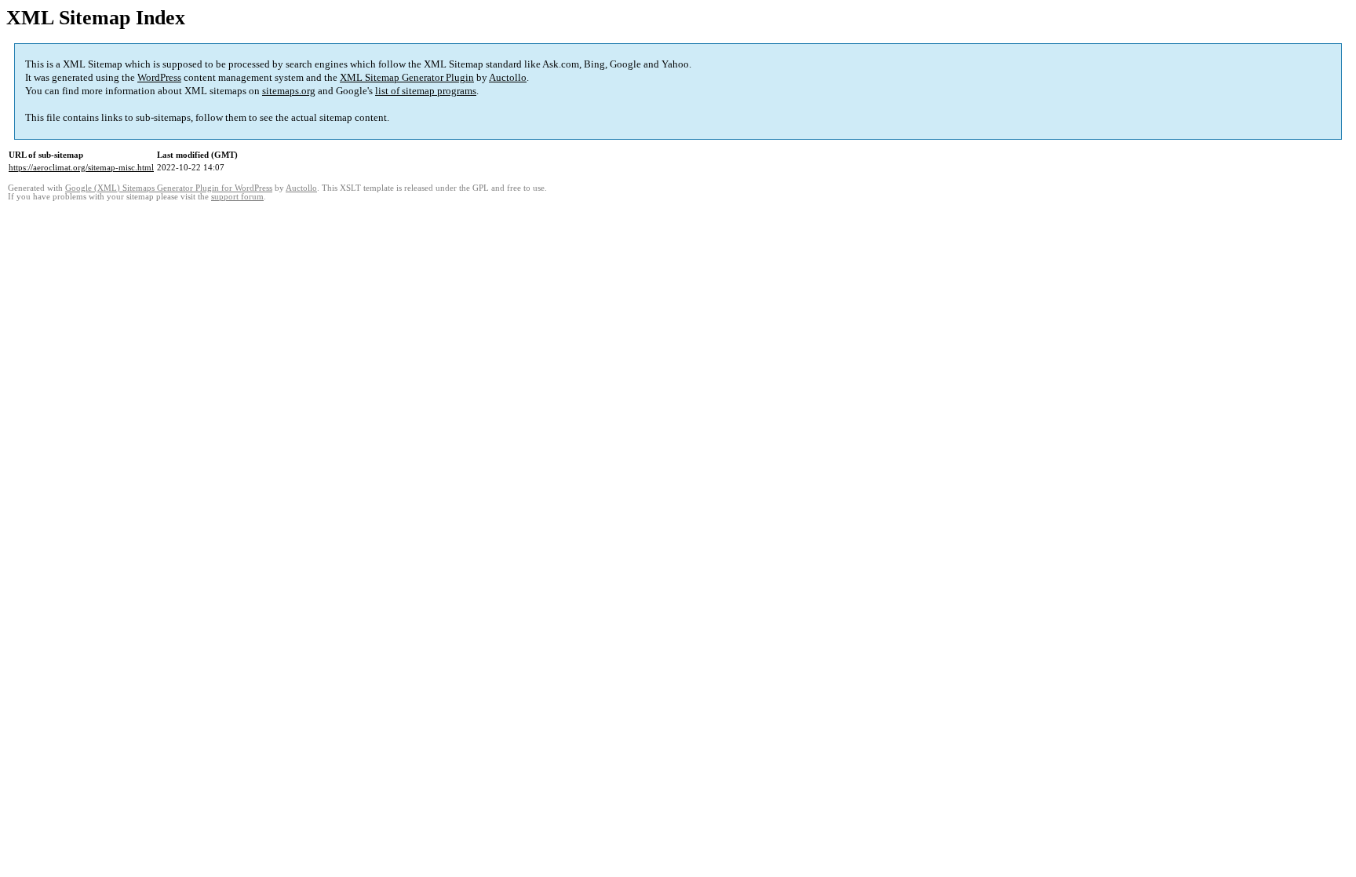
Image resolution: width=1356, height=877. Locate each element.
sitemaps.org (288, 91)
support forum (237, 196)
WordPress (159, 77)
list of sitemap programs (425, 91)
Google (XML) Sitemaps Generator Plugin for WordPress (168, 188)
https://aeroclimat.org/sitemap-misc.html (81, 167)
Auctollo (508, 77)
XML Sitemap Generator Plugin (407, 77)
